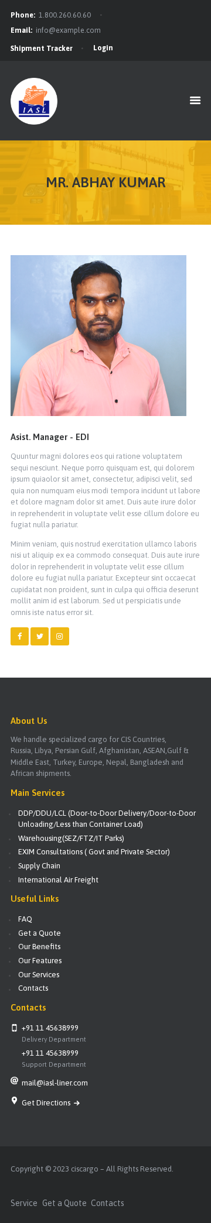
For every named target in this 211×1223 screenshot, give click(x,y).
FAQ (25, 919)
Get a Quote (39, 933)
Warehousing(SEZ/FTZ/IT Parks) (71, 838)
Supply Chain (39, 865)
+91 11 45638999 (50, 1027)
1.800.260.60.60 (65, 15)
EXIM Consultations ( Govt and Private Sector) (94, 851)
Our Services (38, 974)
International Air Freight (58, 879)
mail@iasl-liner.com (55, 1082)
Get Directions (47, 1102)
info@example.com (68, 30)
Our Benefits (39, 946)
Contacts (33, 988)
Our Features (40, 960)
